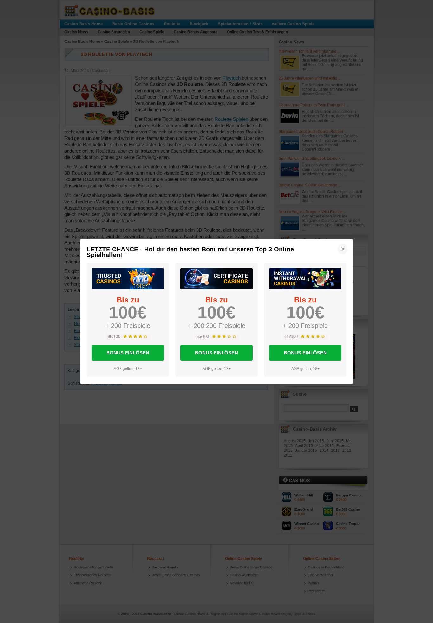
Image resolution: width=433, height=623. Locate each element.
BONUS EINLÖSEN (127, 352)
